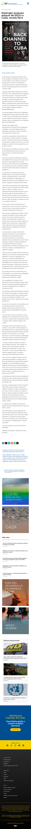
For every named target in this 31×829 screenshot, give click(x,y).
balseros (5, 456)
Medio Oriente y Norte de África (11, 795)
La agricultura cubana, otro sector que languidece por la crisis (14, 678)
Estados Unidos (11, 458)
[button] (3, 443)
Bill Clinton (10, 456)
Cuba (14, 456)
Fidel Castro (19, 458)
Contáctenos (6, 761)
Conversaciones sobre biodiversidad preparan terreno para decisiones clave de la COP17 (15, 559)
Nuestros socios (7, 759)
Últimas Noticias (19, 451)
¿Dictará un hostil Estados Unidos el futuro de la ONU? (15, 698)
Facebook (6, 776)
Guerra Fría (5, 459)
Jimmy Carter (19, 459)
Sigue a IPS (6, 770)
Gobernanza (5, 451)
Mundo (5, 797)
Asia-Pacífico (7, 791)
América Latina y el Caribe (18, 454)
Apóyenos (6, 763)
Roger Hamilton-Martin (8, 73)
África (5, 785)
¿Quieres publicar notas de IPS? (11, 765)
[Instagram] (15, 745)
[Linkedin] (23, 745)
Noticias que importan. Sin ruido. (15, 716)
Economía (21, 450)
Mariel (16, 461)
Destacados (19, 456)
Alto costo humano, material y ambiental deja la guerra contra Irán (15, 657)
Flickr (5, 778)
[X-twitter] (11, 745)
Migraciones (12, 451)
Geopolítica (25, 458)
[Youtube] (19, 745)
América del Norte (7, 454)
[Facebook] (7, 745)
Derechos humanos (14, 450)
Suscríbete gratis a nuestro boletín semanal (15, 723)
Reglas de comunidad (8, 780)
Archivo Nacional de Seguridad (18, 127)
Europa (5, 793)
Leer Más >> (5, 546)
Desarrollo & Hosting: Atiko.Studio (15, 823)
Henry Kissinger (12, 459)
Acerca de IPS (7, 757)
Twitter (5, 774)
